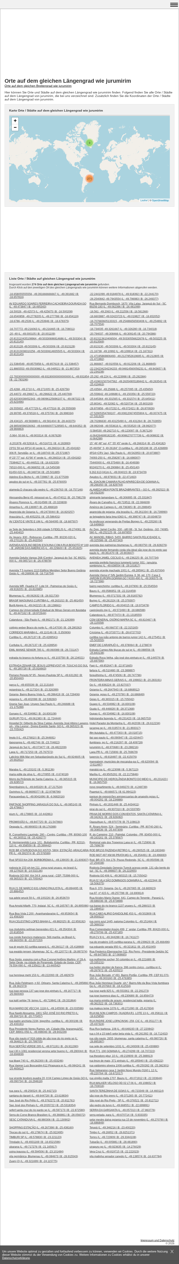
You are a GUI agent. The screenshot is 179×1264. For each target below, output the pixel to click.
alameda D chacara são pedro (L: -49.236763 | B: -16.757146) (46, 489)
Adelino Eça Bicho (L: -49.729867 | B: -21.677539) (39, 477)
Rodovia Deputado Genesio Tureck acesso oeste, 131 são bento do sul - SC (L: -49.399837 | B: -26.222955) (130, 869)
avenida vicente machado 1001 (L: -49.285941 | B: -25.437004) (127, 570)
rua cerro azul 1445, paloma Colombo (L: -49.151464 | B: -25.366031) (123, 923)
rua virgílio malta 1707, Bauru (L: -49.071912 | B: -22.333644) (126, 1078)
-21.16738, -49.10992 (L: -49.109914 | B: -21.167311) (121, 351)
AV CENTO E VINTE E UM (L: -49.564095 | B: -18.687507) (43, 521)
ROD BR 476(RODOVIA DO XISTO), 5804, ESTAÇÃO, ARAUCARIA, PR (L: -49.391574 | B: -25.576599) (49, 852)
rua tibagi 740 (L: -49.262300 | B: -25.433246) (36, 1060)
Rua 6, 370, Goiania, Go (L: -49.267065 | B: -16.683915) (123, 888)
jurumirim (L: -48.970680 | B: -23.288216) (114, 747)
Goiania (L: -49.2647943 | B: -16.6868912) (115, 689)
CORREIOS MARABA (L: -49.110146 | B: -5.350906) (40, 632)
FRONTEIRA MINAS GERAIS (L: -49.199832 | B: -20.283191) (126, 680)
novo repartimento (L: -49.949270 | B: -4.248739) (118, 787)
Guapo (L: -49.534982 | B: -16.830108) (112, 704)
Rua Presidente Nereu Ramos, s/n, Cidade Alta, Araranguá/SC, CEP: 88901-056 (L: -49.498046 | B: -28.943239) (46, 1030)
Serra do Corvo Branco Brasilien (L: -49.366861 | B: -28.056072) (47, 1114)
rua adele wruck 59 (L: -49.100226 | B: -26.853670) (39, 897)
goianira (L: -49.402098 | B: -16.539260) (33, 699)
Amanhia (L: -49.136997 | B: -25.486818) (33, 507)
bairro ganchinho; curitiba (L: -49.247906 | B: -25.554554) (124, 586)
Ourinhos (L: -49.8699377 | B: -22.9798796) (35, 791)
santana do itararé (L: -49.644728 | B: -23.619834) (39, 1095)
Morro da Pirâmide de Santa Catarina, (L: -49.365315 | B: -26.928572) (43, 781)
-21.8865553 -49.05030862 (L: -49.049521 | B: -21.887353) (44, 368)
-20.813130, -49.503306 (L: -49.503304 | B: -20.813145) (123, 346)
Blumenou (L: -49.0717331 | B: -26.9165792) (116, 595)
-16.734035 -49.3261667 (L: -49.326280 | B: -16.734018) (123, 329)
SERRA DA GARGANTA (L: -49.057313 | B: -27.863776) (122, 1110)
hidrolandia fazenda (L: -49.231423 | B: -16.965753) (120, 718)
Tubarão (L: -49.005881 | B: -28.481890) (113, 1141)
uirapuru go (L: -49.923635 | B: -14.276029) (115, 1146)
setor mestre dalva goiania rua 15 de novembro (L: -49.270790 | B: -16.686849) (129, 1121)
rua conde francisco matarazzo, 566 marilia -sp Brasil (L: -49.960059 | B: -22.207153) (42, 939)
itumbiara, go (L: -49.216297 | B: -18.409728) (116, 742)
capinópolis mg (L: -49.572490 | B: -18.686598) (117, 610)
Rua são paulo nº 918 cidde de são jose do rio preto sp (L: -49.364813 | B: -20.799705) (43, 1040)
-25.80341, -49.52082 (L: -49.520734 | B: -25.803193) (121, 403)
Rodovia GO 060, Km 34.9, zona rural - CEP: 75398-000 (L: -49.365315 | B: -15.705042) (44, 877)
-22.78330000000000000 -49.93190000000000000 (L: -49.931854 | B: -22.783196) (49, 378)
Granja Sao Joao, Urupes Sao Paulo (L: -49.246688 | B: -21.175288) (42, 706)
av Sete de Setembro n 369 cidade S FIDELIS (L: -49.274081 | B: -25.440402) (47, 531)
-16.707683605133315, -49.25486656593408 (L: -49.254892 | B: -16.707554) (128, 323)
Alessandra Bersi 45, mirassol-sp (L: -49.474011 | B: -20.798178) (47, 497)
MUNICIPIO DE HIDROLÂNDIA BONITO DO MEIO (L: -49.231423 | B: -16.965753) (129, 781)
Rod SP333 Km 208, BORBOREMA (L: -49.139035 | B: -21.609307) (49, 859)
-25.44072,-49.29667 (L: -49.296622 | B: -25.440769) (40, 394)
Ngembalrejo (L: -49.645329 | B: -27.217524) (35, 787)
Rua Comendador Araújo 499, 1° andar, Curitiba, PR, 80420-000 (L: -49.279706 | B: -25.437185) (130, 931)
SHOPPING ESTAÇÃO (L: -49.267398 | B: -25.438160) (41, 1127)
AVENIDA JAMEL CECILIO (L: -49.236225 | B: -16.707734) (124, 557)
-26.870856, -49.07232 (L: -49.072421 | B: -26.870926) (122, 408)
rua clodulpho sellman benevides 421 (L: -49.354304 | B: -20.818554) (42, 931)
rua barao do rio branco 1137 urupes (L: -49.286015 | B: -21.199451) (122, 907)
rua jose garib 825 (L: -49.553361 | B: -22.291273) (119, 990)
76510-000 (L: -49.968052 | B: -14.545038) (34, 467)
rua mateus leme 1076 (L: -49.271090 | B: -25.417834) (122, 1008)
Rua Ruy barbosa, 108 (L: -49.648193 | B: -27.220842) (122, 1028)
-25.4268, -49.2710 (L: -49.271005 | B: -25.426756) (39, 389)
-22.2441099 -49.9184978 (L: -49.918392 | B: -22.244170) (124, 294)
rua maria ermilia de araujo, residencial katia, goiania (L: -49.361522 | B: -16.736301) (123, 1002)
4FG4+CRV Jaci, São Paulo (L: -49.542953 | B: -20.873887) (125, 453)
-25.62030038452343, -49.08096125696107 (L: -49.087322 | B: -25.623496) (47, 400)
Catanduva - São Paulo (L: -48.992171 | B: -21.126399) (42, 619)
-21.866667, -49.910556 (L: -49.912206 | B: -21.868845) (123, 363)
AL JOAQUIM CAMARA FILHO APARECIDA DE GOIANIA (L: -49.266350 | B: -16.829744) (125, 483)
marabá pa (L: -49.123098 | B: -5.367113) (114, 769)
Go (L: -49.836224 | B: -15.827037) (110, 684)
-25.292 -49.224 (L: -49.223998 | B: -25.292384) (118, 376)
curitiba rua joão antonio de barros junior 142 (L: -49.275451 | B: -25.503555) (127, 639)
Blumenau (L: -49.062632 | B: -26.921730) (34, 595)
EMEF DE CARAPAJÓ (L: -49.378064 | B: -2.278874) (121, 645)
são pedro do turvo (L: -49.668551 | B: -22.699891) (120, 1105)
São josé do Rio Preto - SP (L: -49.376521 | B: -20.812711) (124, 1100)
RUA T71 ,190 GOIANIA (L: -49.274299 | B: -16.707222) (122, 1051)
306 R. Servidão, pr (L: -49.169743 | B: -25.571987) (39, 453)
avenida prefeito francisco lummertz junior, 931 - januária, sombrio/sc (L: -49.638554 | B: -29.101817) (123, 564)
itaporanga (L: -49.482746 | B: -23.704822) (34, 742)
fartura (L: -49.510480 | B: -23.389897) (112, 670)
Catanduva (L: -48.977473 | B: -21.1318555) (116, 615)
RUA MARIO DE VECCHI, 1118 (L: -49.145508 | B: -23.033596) (46, 1008)
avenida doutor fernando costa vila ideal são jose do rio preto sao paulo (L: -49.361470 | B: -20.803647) (128, 551)
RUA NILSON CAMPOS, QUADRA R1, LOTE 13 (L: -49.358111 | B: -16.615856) (129, 1015)
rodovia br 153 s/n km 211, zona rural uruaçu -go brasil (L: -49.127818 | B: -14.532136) (43, 869)
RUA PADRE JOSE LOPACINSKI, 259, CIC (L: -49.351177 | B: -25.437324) (126, 1022)
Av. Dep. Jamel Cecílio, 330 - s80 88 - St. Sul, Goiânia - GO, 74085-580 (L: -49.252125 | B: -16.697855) (129, 531)
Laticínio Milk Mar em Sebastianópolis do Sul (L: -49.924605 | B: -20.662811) (47, 758)
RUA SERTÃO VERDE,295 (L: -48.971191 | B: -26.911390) (43, 1046)
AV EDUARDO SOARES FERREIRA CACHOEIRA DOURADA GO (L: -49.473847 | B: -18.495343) (47, 305)
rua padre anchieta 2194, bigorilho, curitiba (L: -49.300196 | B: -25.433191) (46, 1022)
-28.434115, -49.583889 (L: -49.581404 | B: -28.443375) (42, 421)
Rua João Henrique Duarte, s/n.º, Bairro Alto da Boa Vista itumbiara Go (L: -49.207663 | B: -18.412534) (129, 985)
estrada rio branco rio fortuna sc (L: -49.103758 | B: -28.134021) (46, 657)
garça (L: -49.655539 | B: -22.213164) (31, 684)
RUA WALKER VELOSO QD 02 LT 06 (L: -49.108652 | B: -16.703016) (123, 1084)
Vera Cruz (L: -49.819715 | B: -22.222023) (114, 1151)
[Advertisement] (89, 43)
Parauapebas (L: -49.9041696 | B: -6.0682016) (37, 796)
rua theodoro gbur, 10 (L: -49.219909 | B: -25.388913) (121, 1055)
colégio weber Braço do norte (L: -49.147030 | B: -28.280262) (45, 627)
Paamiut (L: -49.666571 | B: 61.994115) (113, 791)
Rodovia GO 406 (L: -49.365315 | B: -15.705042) (118, 875)
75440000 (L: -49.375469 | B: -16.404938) (114, 462)
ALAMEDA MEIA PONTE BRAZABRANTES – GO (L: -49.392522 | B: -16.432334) (129, 491)
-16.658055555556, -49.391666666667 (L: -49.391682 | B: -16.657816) (44, 296)
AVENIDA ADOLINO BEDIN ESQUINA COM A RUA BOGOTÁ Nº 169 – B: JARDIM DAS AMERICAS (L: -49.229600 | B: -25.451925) (49, 547)
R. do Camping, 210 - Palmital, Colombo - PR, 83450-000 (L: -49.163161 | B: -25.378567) (125, 836)
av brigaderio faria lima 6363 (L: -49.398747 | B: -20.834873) (125, 516)
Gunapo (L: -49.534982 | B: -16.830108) (33, 713)
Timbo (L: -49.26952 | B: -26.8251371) (112, 1132)
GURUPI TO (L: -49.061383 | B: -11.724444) (35, 718)
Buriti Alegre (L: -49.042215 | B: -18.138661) (35, 605)
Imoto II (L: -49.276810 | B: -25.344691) (32, 737)
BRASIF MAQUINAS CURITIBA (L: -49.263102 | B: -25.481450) (46, 600)
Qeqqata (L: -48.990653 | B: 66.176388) (32, 826)
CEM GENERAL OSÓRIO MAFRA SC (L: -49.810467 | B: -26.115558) (123, 621)
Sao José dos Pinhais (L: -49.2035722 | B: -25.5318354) (42, 1105)
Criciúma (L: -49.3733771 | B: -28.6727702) (115, 632)
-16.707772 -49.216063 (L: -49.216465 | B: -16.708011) (42, 329)
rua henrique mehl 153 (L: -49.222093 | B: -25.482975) (41, 975)
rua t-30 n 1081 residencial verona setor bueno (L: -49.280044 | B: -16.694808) (48, 1053)
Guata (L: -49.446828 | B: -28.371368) (112, 708)
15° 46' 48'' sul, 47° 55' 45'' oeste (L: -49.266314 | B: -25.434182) (128, 443)
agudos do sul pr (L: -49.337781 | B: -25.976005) (38, 481)
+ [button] (15, 120)
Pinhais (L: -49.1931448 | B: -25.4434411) (114, 804)
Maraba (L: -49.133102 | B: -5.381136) (31, 769)
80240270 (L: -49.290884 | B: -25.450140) (114, 467)
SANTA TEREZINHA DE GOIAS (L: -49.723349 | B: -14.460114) (127, 1090)
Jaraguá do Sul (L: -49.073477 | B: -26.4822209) (38, 747)
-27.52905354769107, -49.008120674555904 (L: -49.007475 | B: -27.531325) (128, 415)
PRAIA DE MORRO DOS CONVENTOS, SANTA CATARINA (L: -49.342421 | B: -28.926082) (126, 816)
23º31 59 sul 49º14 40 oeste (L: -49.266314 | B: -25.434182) (44, 448)
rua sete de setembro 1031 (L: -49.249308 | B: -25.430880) (124, 1046)
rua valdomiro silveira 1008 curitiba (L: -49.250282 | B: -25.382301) (129, 1065)
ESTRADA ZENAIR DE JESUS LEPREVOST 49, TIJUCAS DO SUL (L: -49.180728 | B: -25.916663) (48, 667)
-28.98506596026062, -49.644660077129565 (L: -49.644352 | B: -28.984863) (47, 427)
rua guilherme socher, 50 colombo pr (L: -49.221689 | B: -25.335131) (122, 961)
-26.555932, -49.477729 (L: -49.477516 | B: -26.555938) (42, 408)
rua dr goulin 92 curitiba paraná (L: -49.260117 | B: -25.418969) (46, 946)
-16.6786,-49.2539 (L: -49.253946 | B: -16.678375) (39, 321)
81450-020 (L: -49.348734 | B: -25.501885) (34, 472)
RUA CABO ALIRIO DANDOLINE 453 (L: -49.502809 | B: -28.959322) (123, 915)
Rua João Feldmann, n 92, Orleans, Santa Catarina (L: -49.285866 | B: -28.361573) (49, 985)
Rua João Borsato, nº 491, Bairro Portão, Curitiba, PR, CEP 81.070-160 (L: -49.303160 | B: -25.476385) (129, 977)
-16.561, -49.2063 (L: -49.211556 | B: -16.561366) (119, 311)
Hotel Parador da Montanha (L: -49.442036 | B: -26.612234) (125, 723)
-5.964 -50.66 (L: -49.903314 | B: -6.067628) (35, 435)
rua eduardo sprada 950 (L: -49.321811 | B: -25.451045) (123, 946)
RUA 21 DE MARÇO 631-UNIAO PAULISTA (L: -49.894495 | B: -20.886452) (46, 890)
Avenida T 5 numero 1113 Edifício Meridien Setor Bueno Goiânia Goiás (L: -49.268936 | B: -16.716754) (47, 572)
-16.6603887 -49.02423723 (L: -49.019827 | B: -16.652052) (125, 316)
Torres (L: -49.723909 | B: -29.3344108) (113, 1137)
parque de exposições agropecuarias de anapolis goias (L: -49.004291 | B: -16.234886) (124, 798)
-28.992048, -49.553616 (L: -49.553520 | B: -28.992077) (123, 425)
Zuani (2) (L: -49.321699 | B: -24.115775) (33, 1161)
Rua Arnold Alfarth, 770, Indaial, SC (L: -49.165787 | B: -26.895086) (49, 905)
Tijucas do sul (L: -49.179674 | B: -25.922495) (36, 1132)
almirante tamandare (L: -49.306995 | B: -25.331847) (121, 497)
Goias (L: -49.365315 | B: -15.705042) (112, 699)
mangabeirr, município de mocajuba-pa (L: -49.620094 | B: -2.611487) (124, 763)
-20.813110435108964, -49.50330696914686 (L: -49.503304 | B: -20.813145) (47, 340)
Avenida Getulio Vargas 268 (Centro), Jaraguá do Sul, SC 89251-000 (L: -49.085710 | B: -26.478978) (47, 559)
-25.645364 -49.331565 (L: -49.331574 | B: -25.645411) (122, 398)
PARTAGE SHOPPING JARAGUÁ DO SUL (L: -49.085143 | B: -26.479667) (45, 806)
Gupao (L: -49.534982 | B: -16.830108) (112, 713)
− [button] (15, 127)
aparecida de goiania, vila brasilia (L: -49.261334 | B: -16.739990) (128, 511)
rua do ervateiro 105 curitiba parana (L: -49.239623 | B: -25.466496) (130, 942)
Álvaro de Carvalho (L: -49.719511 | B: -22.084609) (120, 502)
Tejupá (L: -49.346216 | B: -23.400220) (112, 1127)
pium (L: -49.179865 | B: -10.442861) (31, 814)
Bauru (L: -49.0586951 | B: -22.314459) (113, 590)
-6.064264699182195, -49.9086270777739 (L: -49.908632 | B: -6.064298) (127, 437)
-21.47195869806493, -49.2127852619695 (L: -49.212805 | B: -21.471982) (127, 358)
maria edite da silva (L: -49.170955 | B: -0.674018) (39, 774)
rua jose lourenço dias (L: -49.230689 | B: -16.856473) (122, 995)
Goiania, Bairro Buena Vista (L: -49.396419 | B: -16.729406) (44, 694)
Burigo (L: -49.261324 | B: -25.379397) (112, 600)
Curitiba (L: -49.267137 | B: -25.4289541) (33, 637)
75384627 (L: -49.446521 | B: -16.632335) (34, 462)
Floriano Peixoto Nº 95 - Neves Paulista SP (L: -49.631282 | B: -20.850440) (46, 677)
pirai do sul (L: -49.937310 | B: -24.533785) (115, 809)
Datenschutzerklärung (16, 1258)
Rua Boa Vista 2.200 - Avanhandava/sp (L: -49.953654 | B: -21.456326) (43, 915)
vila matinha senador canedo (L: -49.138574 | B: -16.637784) (126, 1156)
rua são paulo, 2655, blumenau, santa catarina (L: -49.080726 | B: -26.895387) (128, 1040)
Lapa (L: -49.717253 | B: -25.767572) (31, 752)
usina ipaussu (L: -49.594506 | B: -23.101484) (36, 1151)
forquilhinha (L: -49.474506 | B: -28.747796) (115, 675)
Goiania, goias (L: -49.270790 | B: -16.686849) (117, 694)
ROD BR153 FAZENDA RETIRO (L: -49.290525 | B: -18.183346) (127, 850)
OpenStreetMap (160, 200)
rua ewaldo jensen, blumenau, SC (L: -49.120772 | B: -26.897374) (48, 951)
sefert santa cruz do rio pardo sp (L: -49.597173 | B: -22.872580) (47, 1110)
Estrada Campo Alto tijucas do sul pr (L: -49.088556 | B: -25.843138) (122, 651)
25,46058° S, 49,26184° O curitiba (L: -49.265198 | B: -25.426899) (129, 448)
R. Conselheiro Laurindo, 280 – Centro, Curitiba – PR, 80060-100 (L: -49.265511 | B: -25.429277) (48, 836)
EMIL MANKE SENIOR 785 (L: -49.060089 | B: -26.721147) (44, 649)
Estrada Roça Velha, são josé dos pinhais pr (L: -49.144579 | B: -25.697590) (127, 659)
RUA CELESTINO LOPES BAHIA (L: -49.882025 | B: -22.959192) (47, 921)
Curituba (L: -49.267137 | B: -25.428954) (33, 645)
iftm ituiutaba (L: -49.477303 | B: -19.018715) (116, 732)
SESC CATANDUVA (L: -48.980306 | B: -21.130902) (39, 1119)
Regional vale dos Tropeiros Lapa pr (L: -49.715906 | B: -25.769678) (122, 844)
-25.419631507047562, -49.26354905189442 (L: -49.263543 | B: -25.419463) (128, 383)
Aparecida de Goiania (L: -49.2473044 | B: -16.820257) (41, 511)
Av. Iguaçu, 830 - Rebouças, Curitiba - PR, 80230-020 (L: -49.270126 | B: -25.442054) (42, 539)
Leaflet (144, 200)
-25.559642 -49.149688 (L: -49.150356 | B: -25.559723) (122, 394)
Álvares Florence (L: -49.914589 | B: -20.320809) (38, 502)
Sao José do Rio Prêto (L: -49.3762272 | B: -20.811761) (42, 1100)
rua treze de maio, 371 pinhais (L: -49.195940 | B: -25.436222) (126, 1060)
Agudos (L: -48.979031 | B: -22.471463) (113, 477)
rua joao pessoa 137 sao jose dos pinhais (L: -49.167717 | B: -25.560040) (45, 992)
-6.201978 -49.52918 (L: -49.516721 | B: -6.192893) (40, 443)
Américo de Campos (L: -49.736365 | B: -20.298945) (120, 507)
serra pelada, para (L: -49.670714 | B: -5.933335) (119, 1114)
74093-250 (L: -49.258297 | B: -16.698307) (115, 457)
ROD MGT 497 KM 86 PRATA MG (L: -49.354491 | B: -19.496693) (128, 855)
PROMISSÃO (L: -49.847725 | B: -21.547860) (36, 821)
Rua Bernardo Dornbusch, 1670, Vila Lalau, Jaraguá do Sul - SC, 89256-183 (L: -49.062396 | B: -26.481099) (128, 305)
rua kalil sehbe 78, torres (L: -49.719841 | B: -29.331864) (42, 1000)
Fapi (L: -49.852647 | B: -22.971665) (111, 665)
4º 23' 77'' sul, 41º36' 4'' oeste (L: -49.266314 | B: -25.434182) (45, 457)
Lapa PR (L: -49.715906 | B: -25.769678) (114, 752)
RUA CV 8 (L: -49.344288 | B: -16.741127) (114, 937)
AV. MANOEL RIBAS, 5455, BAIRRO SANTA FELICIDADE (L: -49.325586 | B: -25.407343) (125, 539)
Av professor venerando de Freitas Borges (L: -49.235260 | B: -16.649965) (126, 523)
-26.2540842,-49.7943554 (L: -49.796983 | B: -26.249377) (124, 298)
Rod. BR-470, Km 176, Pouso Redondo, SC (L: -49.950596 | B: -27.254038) (127, 861)
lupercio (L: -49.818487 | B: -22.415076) (113, 756)
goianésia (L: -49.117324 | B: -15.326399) (34, 689)
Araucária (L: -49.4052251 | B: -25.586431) (34, 516)
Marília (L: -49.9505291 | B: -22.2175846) (114, 774)
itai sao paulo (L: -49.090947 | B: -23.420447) (116, 737)
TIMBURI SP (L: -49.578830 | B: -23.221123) (35, 1137)
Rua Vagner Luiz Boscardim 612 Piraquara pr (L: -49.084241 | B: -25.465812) (47, 1067)
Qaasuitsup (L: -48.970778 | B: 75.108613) (115, 821)
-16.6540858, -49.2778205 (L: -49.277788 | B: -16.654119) (44, 316)
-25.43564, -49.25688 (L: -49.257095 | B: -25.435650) (121, 389)
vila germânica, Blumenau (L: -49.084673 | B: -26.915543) (43, 1156)
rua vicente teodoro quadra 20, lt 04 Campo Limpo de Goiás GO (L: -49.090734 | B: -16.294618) (48, 1080)
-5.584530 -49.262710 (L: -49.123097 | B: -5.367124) (121, 430)
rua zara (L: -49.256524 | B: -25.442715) (33, 1090)
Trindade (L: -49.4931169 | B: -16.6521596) (34, 1141)
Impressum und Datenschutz (157, 1240)
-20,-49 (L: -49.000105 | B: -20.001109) (32, 333)
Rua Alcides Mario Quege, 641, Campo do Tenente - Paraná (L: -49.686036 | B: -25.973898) (127, 899)
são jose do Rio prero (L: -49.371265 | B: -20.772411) (121, 1095)
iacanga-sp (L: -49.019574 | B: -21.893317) (115, 728)
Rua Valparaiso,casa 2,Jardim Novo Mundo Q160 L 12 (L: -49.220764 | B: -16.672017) (124, 1072)
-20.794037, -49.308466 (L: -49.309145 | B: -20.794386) (123, 333)
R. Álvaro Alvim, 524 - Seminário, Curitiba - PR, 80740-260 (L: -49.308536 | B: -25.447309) (126, 828)
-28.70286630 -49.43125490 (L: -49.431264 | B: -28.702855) (126, 421)
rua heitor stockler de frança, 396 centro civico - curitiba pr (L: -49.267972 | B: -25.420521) (126, 969)
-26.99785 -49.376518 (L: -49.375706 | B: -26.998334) (41, 413)
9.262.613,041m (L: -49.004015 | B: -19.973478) (118, 472)
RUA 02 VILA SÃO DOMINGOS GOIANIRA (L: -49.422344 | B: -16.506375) (126, 882)
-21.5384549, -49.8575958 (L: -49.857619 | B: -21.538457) (44, 363)
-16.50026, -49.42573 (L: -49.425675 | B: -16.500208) (41, 311)
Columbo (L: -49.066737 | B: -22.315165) (114, 627)
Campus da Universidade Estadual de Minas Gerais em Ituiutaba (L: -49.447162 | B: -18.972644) (47, 612)
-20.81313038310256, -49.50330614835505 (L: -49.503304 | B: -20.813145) (47, 353)
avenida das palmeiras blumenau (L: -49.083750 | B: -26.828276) (128, 545)
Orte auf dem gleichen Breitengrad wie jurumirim (38, 86)
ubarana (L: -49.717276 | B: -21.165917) (33, 1146)
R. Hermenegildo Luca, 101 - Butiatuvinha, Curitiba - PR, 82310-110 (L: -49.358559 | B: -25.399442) (47, 844)
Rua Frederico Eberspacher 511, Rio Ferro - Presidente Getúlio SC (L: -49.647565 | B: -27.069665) (129, 953)
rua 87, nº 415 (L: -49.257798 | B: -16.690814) (117, 893)
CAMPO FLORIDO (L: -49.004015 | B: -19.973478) (119, 605)
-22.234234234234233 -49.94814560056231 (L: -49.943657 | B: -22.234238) (128, 370)
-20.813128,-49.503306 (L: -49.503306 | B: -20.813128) (42, 346)
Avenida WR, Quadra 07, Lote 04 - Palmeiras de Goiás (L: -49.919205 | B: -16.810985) (43, 588)
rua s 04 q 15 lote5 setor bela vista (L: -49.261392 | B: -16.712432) (129, 1033)
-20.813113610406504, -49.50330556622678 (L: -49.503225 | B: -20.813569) (128, 340)
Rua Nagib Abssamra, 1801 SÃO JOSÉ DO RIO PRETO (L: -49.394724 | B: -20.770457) (44, 1015)
